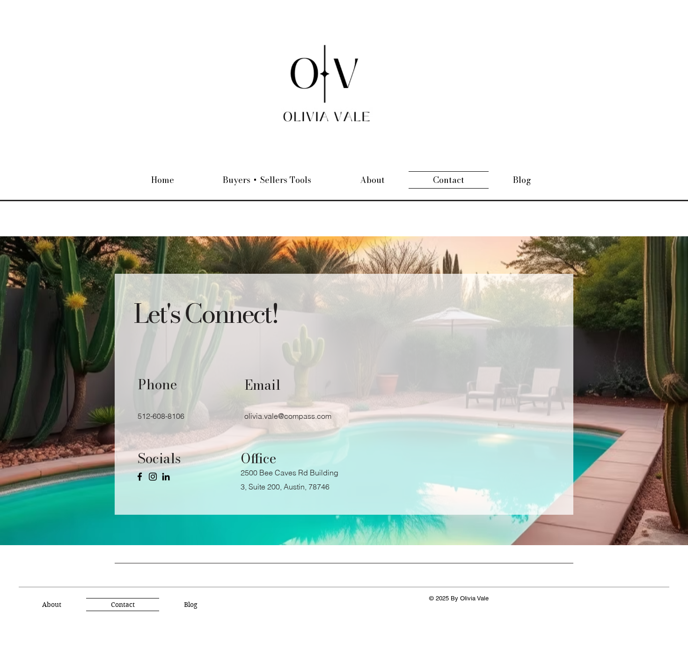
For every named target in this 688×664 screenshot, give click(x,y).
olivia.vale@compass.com (287, 416)
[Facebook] (139, 476)
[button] (267, 180)
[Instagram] (152, 476)
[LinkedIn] (166, 476)
